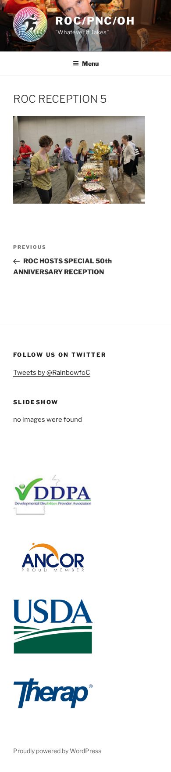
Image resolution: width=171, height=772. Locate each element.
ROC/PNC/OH (95, 20)
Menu (90, 63)
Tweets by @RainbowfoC (51, 373)
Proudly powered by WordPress (57, 750)
